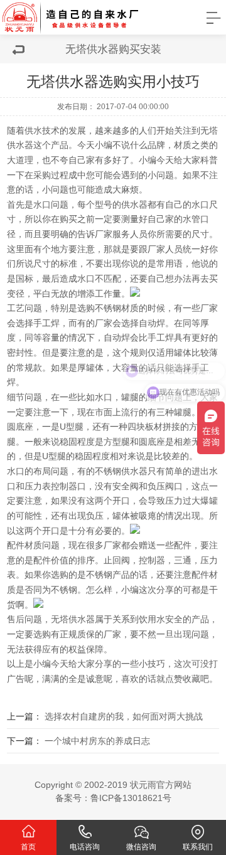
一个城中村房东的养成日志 (97, 741)
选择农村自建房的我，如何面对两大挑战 (124, 716)
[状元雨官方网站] (85, 17)
